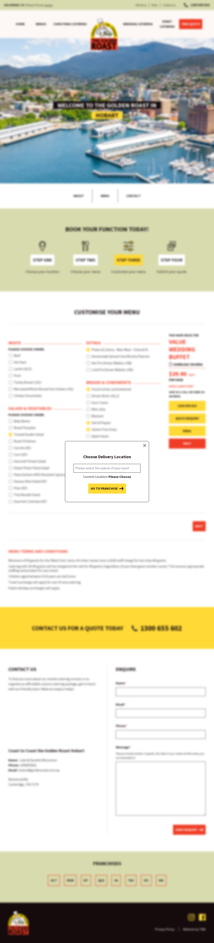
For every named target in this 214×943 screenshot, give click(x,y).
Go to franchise (104, 488)
